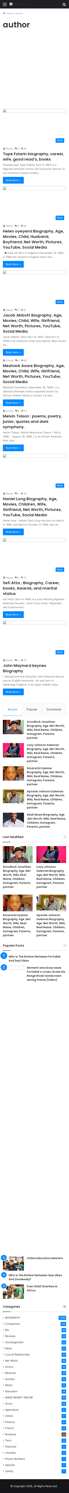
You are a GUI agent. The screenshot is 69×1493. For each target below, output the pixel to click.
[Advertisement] (34, 70)
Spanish (10, 1465)
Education (11, 1391)
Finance (10, 1422)
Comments (54, 709)
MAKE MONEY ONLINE (19, 1397)
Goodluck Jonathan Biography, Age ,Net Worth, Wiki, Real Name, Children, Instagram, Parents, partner (46, 730)
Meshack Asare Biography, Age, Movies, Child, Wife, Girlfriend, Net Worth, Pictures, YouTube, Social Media (34, 373)
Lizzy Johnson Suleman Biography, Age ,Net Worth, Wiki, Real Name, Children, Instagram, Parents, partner (46, 753)
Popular (32, 709)
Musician (10, 1372)
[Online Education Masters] (13, 1263)
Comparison (12, 1323)
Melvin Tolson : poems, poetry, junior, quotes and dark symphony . (32, 421)
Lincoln (10, 360)
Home (9, 13)
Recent (12, 709)
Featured (10, 1446)
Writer (9, 1385)
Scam (8, 1403)
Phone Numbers (15, 1458)
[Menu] (5, 5)
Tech (8, 1440)
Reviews (10, 1336)
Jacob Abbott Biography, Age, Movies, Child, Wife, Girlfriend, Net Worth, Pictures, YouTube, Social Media (32, 323)
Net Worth (11, 1360)
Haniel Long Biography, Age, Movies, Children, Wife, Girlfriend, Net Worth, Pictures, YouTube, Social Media (32, 507)
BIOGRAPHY (12, 1317)
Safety (9, 1471)
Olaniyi (9, 148)
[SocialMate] (18, 4)
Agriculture (12, 1409)
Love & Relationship (17, 1354)
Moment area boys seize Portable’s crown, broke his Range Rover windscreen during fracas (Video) (46, 974)
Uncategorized (14, 1342)
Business (10, 1434)
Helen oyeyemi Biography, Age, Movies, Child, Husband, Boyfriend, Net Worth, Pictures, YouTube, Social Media (33, 239)
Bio (7, 1329)
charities (10, 1452)
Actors (9, 1366)
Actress (10, 1379)
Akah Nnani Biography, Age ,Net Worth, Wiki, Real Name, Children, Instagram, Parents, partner (46, 821)
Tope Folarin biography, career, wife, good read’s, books (33, 156)
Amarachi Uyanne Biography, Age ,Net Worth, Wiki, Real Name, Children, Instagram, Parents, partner (46, 776)
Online (9, 1415)
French (9, 1428)
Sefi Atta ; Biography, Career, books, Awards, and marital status (31, 588)
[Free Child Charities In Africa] (13, 1291)
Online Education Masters (45, 1258)
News (8, 1348)
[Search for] (64, 5)
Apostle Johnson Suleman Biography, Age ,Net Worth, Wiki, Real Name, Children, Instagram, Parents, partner (46, 799)
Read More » (13, 180)
